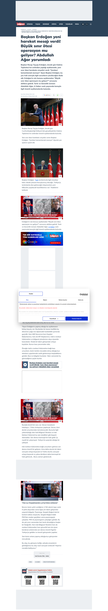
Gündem (30, 24)
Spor (61, 24)
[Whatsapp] (57, 95)
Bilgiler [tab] (45, 299)
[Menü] (90, 24)
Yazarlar (69, 24)
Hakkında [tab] (80, 299)
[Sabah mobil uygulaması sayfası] (24, 571)
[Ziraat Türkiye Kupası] (83, 24)
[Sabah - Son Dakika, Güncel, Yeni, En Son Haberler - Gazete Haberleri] (20, 24)
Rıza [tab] (27, 299)
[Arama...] (86, 24)
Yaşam (37, 24)
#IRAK (30, 561)
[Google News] (47, 95)
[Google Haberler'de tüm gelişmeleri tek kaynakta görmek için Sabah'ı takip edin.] (42, 239)
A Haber (51, 227)
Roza (77, 24)
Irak (36, 180)
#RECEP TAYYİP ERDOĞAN (49, 561)
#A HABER (37, 561)
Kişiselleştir (53, 318)
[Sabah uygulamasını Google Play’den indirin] (42, 580)
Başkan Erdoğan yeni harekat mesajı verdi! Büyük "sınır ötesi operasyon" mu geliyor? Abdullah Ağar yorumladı (44, 365)
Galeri (29, 29)
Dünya (54, 24)
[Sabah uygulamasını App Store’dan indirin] (28, 580)
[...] (61, 95)
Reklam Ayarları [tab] (63, 299)
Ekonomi (46, 24)
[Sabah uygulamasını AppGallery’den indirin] (55, 580)
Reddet (31, 293)
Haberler (23, 29)
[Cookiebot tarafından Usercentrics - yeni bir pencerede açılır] (81, 295)
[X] (53, 95)
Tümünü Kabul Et (76, 318)
